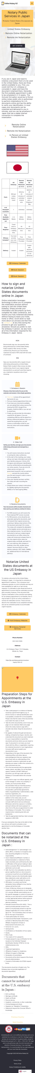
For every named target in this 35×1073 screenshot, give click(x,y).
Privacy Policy (17, 1060)
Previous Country (17, 1017)
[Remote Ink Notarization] (17, 37)
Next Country (18, 1022)
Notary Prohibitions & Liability (17, 1067)
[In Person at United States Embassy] (17, 136)
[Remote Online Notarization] (17, 33)
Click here (10, 397)
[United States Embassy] (17, 29)
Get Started (17, 46)
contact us (8, 323)
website (9, 473)
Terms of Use (17, 1063)
